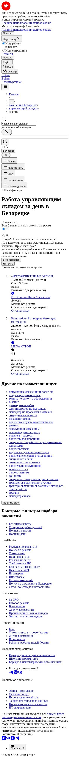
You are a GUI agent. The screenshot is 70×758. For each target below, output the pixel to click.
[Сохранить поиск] (5, 142)
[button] (5, 75)
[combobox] (18, 124)
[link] (7, 66)
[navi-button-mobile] (5, 87)
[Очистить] (6, 132)
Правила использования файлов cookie (26, 29)
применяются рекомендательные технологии (32, 715)
